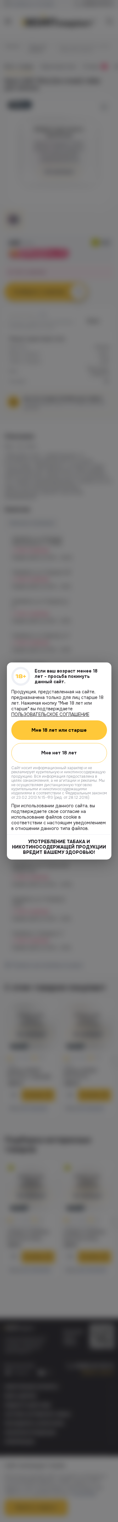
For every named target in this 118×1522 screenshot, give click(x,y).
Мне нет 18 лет (59, 753)
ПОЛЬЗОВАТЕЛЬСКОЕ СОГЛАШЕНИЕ (50, 714)
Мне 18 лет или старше (59, 730)
